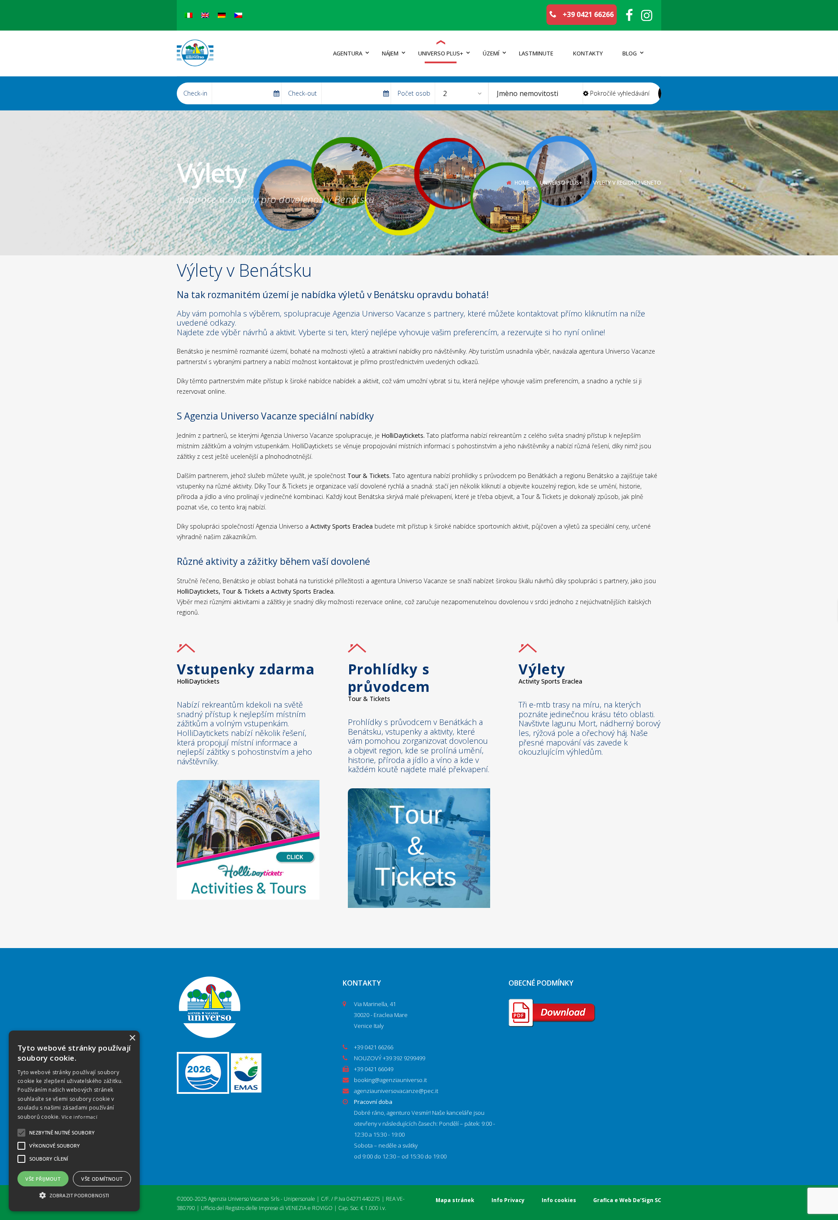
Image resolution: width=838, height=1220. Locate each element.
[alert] (74, 1121)
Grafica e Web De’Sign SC (627, 1200)
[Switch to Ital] (188, 15)
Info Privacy (508, 1200)
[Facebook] (629, 15)
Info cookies (559, 1200)
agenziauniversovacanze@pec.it (396, 1091)
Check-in (195, 93)
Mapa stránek (455, 1200)
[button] (74, 1195)
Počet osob (414, 93)
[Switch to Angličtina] (205, 15)
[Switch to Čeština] (238, 15)
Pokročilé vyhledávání (618, 93)
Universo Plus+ (561, 182)
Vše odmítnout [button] (101, 1178)
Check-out (302, 93)
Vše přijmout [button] (42, 1178)
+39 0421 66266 (587, 14)
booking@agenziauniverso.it (390, 1080)
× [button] (132, 1038)
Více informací (79, 1116)
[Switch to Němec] (221, 15)
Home (522, 182)
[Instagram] (647, 15)
